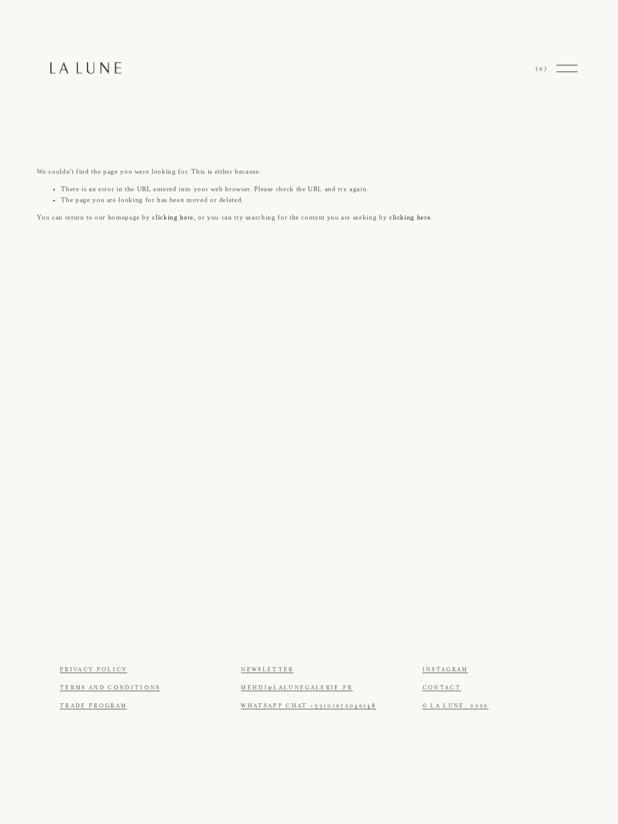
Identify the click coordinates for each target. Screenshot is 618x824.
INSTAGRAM (445, 669)
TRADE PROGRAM (93, 705)
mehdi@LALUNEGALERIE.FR (296, 687)
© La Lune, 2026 (455, 705)
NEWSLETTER (267, 669)
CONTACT (441, 687)
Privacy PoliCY (93, 669)
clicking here (172, 217)
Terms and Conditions (110, 687)
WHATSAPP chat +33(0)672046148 (308, 705)
